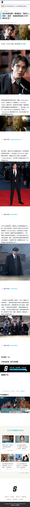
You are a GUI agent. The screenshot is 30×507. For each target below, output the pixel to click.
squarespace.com (16, 139)
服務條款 (9, 499)
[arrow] (2, 2)
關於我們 (7, 496)
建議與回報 (24, 496)
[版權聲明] (22, 391)
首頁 (1, 11)
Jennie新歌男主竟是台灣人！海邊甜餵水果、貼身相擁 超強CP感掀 (22, 465)
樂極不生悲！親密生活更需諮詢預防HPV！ (7, 446)
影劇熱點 (6, 11)
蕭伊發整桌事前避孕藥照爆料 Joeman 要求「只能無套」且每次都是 (7, 465)
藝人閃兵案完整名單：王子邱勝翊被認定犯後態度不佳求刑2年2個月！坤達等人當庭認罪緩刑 (17, 6)
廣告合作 (18, 496)
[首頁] (15, 489)
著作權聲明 (15, 499)
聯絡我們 (12, 496)
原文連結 (23, 44)
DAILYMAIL (14, 214)
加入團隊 (21, 499)
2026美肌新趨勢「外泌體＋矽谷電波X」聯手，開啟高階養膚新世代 (22, 446)
